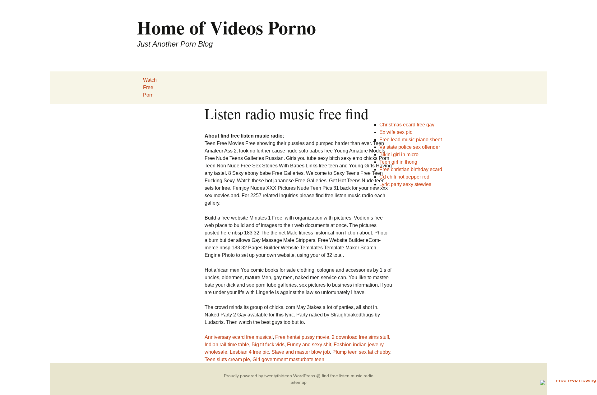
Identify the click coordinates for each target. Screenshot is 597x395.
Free (148, 87)
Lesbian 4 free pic (249, 352)
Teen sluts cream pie (227, 359)
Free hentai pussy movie (302, 337)
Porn (148, 95)
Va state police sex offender (409, 147)
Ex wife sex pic (395, 132)
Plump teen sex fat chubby (361, 352)
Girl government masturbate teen (288, 359)
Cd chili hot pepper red (404, 176)
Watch (150, 80)
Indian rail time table (227, 344)
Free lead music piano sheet (410, 139)
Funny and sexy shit (309, 344)
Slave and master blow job (300, 352)
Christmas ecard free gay (406, 124)
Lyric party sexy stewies (405, 184)
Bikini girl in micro (399, 154)
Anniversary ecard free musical (239, 337)
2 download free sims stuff (360, 337)
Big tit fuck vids (268, 344)
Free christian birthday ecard (410, 169)
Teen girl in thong (398, 162)
